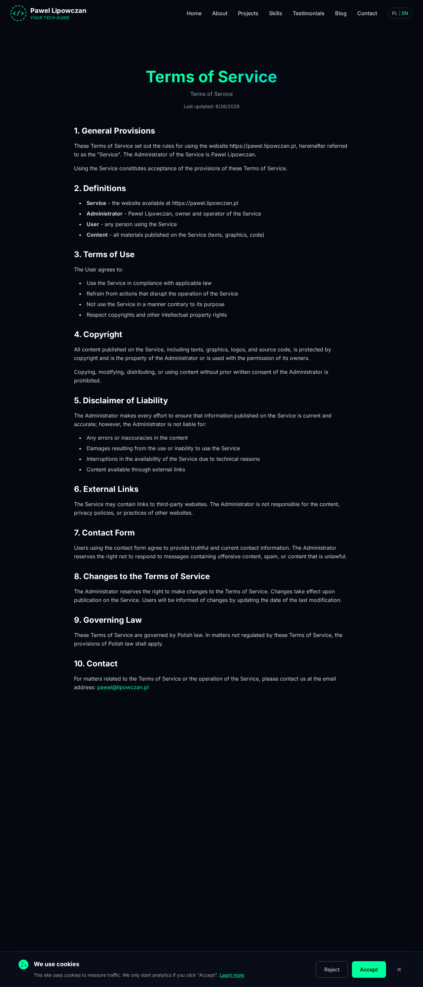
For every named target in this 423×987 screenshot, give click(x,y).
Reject (332, 969)
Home (194, 13)
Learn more (232, 975)
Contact (367, 13)
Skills (275, 13)
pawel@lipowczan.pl (123, 687)
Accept (369, 969)
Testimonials (309, 13)
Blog (341, 13)
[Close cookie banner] (399, 969)
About (219, 13)
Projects (248, 13)
